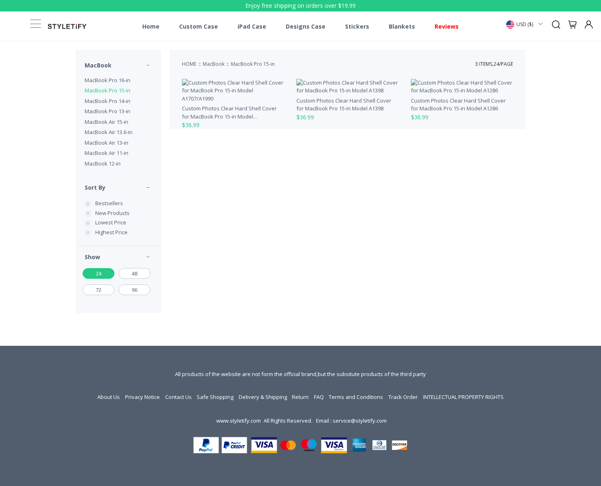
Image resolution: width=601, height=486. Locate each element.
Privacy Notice (142, 397)
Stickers (357, 26)
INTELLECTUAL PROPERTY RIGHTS (463, 397)
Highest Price (111, 232)
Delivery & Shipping (263, 397)
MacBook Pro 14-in (107, 101)
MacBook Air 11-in (106, 153)
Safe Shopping (215, 397)
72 (98, 289)
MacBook (98, 65)
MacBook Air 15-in (106, 121)
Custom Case (198, 26)
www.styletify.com (238, 420)
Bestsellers (109, 203)
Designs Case (305, 26)
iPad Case (252, 26)
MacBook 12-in (103, 163)
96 (134, 289)
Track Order (403, 397)
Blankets (402, 26)
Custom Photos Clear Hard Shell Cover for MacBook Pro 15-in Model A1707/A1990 (229, 113)
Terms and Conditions (356, 397)
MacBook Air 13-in (106, 142)
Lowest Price (110, 222)
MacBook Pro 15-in (107, 90)
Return (300, 397)
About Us (108, 397)
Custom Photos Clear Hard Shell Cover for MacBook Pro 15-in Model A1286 (458, 104)
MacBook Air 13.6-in (108, 132)
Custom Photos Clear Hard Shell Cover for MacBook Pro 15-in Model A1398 (343, 104)
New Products (112, 213)
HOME (189, 63)
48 (134, 273)
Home (150, 26)
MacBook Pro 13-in (107, 111)
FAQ (319, 397)
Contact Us (178, 397)
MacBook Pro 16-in (107, 80)
